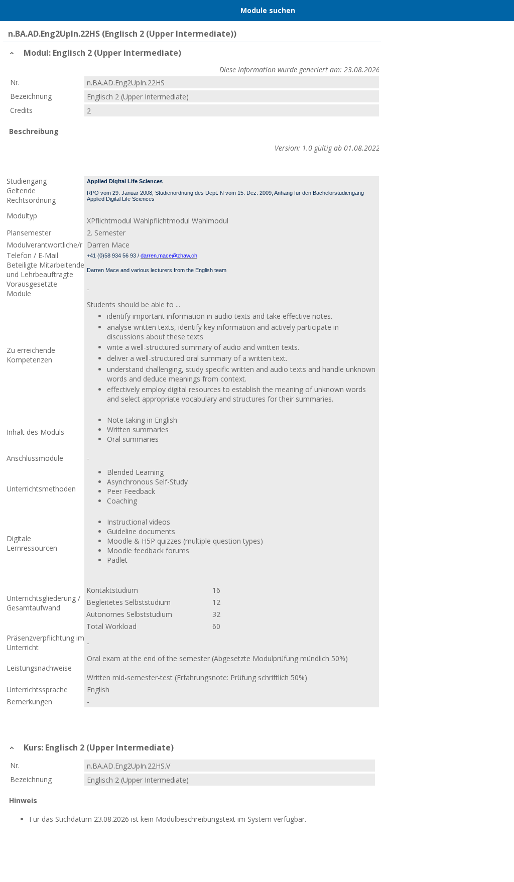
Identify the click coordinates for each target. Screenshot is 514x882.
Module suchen (267, 10)
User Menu (501, 11)
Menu (12, 11)
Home (33, 11)
